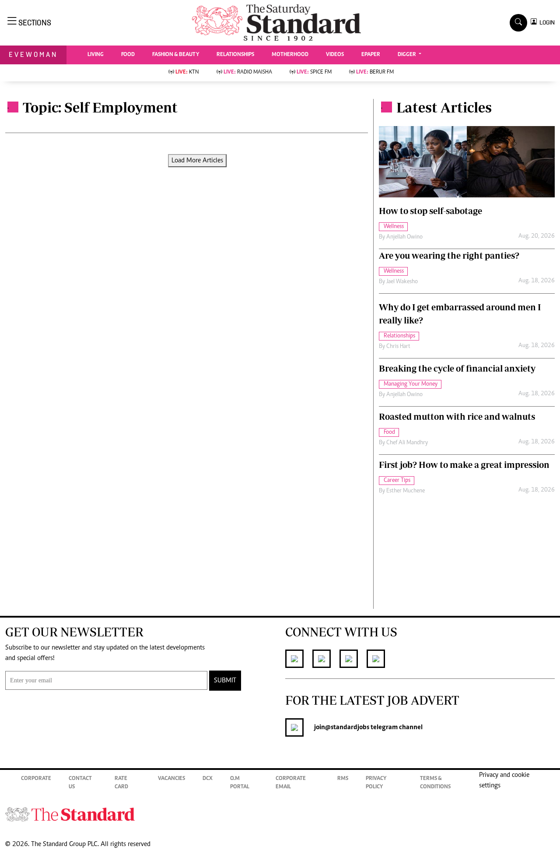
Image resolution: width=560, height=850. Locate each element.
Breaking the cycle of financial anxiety (457, 368)
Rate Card (121, 783)
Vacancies (171, 779)
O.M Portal (239, 783)
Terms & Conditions (435, 783)
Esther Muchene (405, 491)
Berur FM (375, 72)
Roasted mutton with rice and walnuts (457, 416)
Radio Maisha (248, 72)
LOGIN (546, 22)
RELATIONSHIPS (235, 55)
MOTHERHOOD (290, 55)
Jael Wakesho (402, 282)
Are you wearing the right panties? (449, 255)
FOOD (128, 55)
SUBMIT (225, 680)
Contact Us (80, 783)
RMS (342, 779)
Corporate (36, 779)
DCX (208, 779)
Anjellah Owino (404, 237)
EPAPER (370, 55)
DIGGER (407, 55)
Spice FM (314, 72)
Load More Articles (197, 160)
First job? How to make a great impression (464, 465)
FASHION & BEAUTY (175, 55)
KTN (187, 72)
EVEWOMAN (33, 54)
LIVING (96, 55)
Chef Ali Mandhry (407, 443)
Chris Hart (398, 347)
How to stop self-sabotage (430, 211)
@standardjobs (347, 727)
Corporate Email (291, 783)
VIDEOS (335, 55)
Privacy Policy (376, 783)
